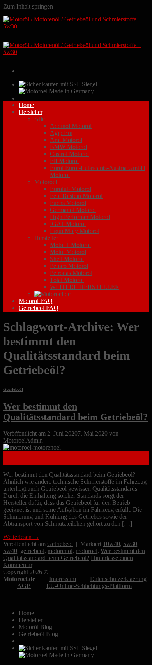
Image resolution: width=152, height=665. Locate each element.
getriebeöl (32, 551)
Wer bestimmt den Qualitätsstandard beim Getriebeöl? (75, 411)
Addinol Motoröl (71, 125)
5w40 (10, 551)
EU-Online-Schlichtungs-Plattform (89, 586)
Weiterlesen (21, 537)
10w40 (111, 544)
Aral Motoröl (66, 139)
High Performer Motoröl (80, 217)
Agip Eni (61, 133)
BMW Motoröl (68, 147)
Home (26, 105)
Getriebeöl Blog (38, 634)
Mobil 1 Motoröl (70, 245)
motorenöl (60, 551)
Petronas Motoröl (71, 273)
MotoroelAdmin (23, 440)
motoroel (86, 551)
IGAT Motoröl (68, 223)
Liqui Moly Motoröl (74, 231)
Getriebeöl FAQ (38, 307)
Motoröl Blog (35, 627)
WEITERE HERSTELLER (84, 287)
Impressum (62, 579)
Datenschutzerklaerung (118, 579)
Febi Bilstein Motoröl (76, 195)
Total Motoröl (67, 279)
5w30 (130, 544)
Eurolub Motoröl (70, 189)
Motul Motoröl (68, 251)
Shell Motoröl (67, 259)
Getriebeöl (13, 389)
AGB (24, 586)
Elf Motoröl (64, 161)
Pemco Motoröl (69, 265)
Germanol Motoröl (73, 209)
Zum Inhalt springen (28, 6)
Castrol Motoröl (69, 153)
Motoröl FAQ (36, 301)
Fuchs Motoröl (68, 203)
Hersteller (30, 111)
